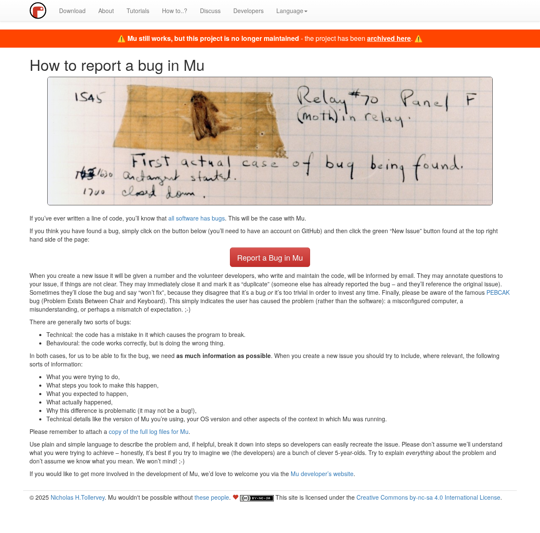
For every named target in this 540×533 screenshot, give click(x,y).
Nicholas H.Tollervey (78, 497)
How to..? (174, 10)
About (106, 10)
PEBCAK (498, 292)
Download (72, 10)
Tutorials (138, 10)
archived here (389, 38)
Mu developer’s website (322, 473)
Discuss (210, 10)
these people (211, 497)
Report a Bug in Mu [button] (270, 257)
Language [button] (289, 10)
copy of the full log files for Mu (149, 431)
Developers (248, 10)
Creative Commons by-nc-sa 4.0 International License (428, 497)
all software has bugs (196, 218)
